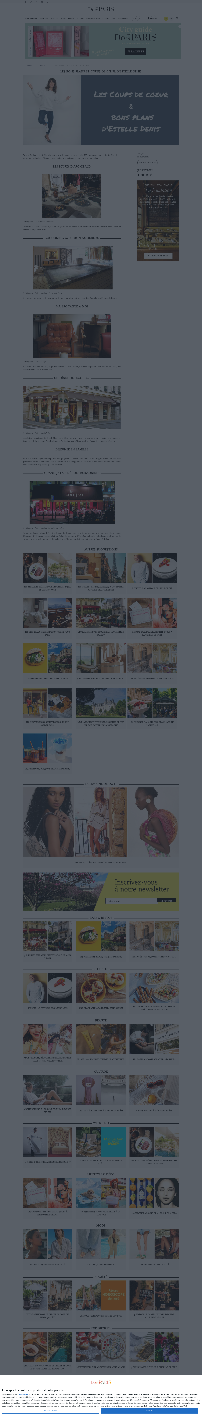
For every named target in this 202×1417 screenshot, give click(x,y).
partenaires (23, 1394)
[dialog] (101, 1396)
